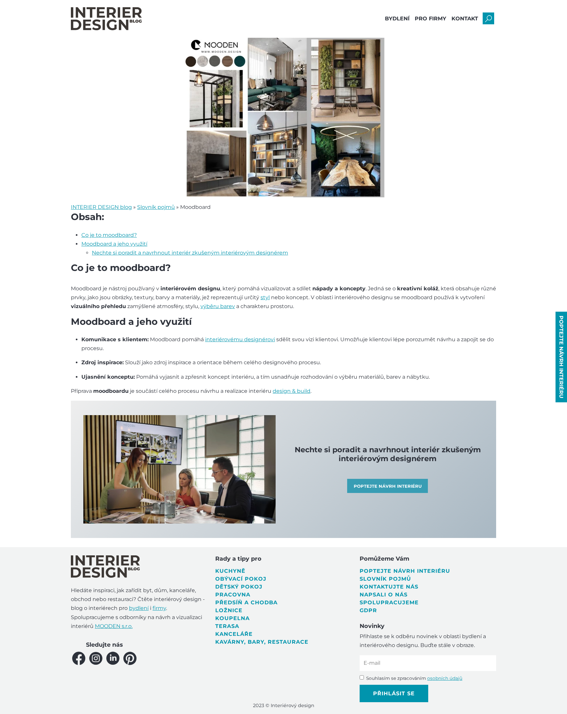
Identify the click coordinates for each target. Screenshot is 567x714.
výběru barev (217, 306)
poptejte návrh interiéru (561, 357)
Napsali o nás (384, 594)
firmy (159, 608)
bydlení (139, 608)
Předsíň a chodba (246, 602)
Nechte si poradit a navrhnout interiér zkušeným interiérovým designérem (190, 253)
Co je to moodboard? (109, 235)
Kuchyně (230, 571)
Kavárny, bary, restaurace (261, 642)
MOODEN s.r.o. (114, 626)
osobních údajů (444, 678)
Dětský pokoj (238, 587)
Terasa (227, 626)
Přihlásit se (394, 693)
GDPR (368, 610)
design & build (291, 391)
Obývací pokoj (240, 579)
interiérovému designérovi (240, 339)
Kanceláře (234, 634)
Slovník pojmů (385, 579)
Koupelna (232, 618)
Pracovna (232, 594)
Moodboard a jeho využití (114, 244)
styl (265, 297)
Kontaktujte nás (389, 587)
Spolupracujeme (389, 602)
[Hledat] (488, 18)
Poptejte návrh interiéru (405, 571)
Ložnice (228, 610)
